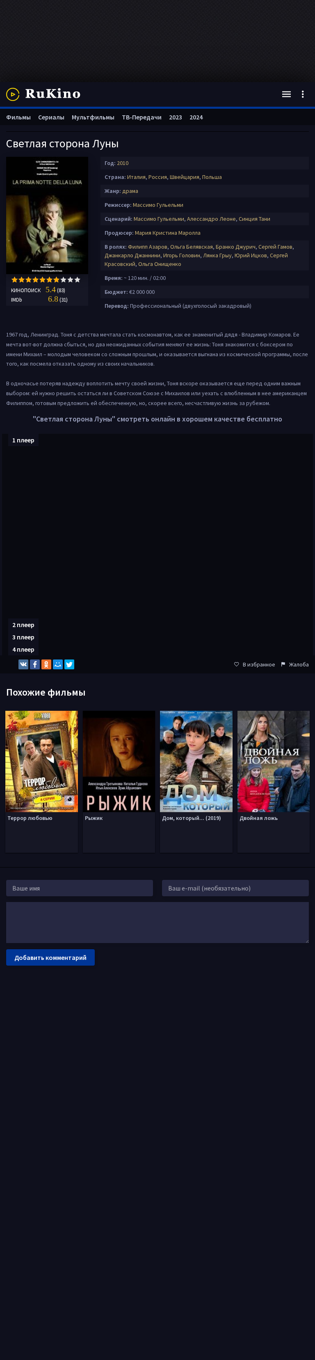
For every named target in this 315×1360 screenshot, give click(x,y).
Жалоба (299, 664)
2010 (122, 163)
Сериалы (51, 117)
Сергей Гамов (275, 246)
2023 (175, 117)
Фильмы (18, 117)
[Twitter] (69, 664)
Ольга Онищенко (159, 264)
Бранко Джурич (236, 246)
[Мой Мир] (58, 664)
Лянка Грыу (217, 255)
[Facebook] (35, 664)
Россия (157, 177)
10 (77, 279)
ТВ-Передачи (142, 117)
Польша (212, 177)
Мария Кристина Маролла (168, 232)
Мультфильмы (93, 117)
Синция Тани (254, 218)
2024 (196, 117)
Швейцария (184, 177)
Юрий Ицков (251, 255)
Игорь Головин (181, 255)
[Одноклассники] (46, 664)
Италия (136, 177)
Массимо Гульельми (158, 204)
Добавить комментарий (50, 957)
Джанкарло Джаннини (132, 255)
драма (130, 191)
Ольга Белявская (191, 246)
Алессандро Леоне (211, 218)
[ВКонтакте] (23, 664)
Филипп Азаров (147, 246)
